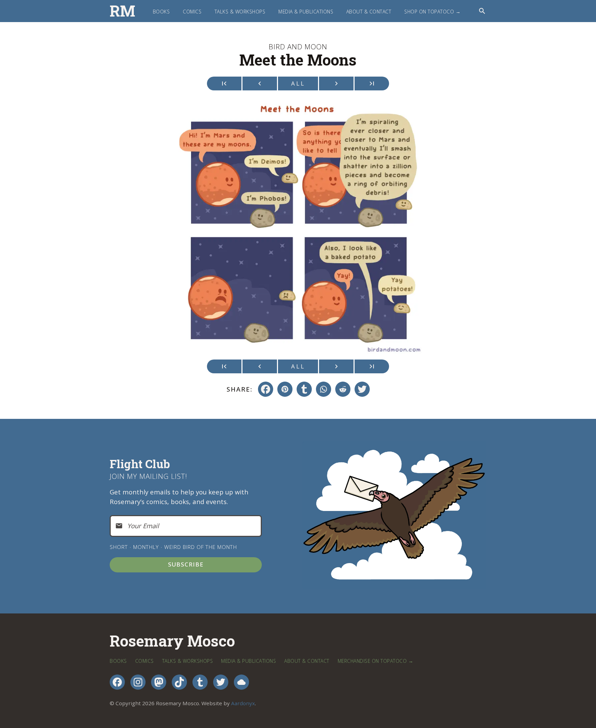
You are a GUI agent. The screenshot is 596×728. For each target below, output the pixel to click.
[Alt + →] (372, 83)
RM (122, 11)
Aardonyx (243, 703)
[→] (336, 83)
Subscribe (185, 564)
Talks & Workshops (240, 11)
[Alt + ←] (224, 83)
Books (161, 11)
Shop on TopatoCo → (432, 11)
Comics (192, 11)
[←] (259, 83)
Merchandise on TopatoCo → (376, 661)
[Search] (482, 11)
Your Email (143, 525)
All (298, 83)
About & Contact (368, 11)
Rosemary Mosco (172, 641)
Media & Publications (305, 11)
